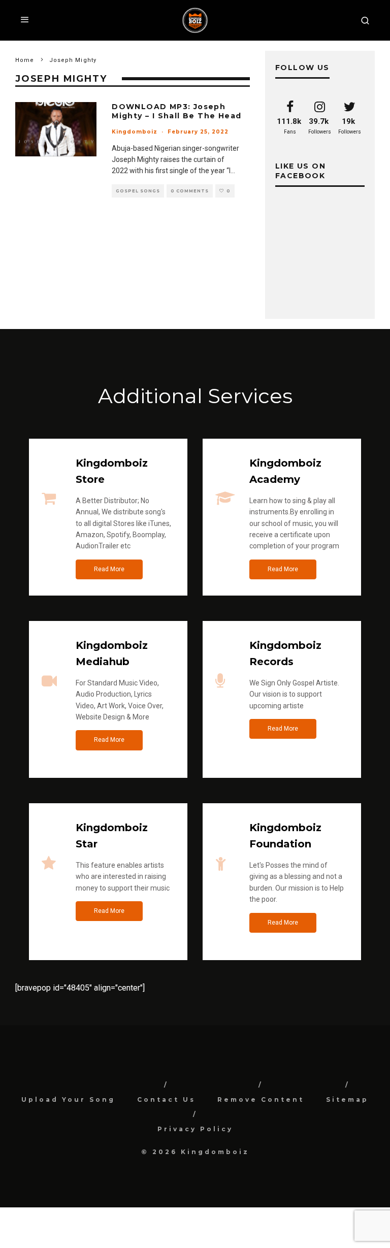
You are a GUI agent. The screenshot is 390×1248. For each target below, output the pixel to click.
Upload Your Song (68, 1099)
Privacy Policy (195, 1129)
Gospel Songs (138, 190)
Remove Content (260, 1099)
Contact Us (166, 1099)
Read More (109, 569)
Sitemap (347, 1099)
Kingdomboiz (134, 131)
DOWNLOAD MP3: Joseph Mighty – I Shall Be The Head (176, 111)
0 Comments (190, 190)
